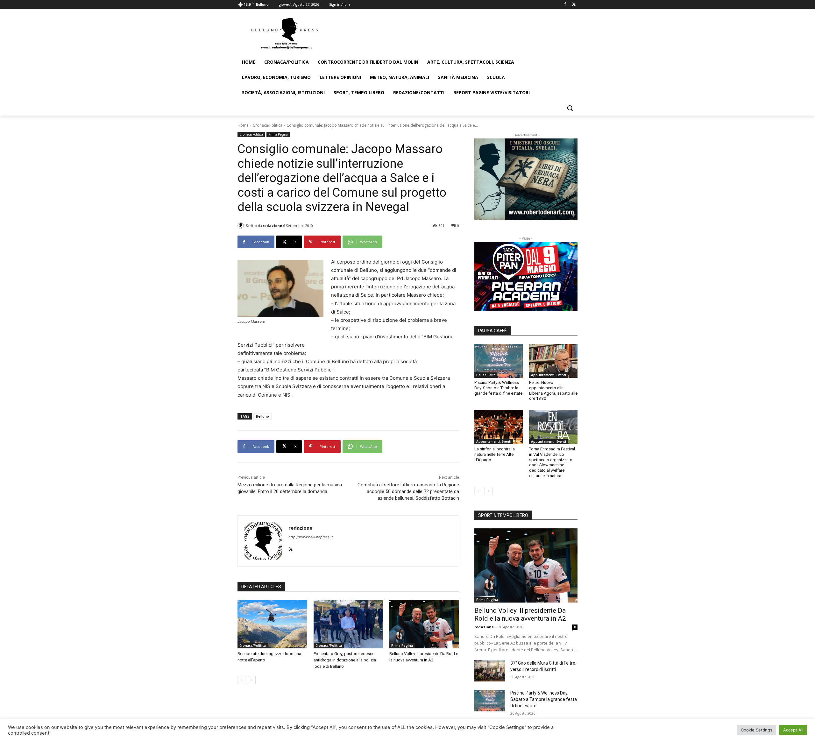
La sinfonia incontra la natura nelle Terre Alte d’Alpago (494, 454)
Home (243, 125)
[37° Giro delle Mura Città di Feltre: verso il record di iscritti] (489, 670)
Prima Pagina (278, 134)
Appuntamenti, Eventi (548, 375)
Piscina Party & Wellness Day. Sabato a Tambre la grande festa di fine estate (498, 388)
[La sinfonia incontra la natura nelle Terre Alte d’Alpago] (498, 427)
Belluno (262, 416)
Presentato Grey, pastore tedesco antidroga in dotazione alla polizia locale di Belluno (345, 660)
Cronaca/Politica (267, 125)
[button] (570, 108)
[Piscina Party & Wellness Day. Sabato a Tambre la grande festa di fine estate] (498, 361)
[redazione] (241, 225)
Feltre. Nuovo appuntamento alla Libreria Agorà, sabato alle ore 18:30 (553, 390)
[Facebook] (565, 4)
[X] (574, 4)
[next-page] (252, 680)
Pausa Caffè (485, 375)
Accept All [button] (793, 729)
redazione (272, 225)
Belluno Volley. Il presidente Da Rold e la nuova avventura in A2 (520, 614)
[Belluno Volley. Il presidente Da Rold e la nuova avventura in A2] (424, 624)
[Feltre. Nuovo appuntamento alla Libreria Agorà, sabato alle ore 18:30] (553, 361)
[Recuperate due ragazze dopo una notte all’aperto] (272, 624)
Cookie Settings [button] (756, 729)
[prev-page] (241, 680)
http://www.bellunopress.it (310, 537)
